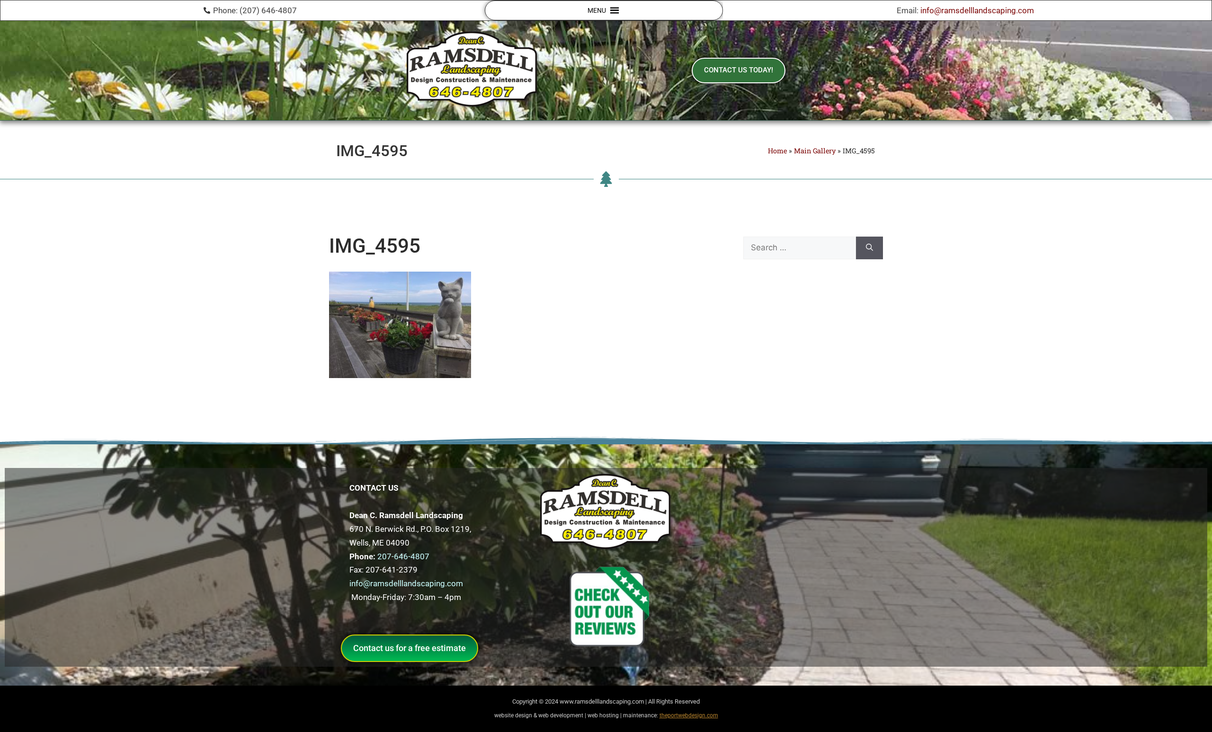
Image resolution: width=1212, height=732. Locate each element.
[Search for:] (799, 248)
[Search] (869, 248)
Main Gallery (815, 150)
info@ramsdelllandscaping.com (977, 10)
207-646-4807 (403, 556)
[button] (597, 10)
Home (777, 150)
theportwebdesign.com (688, 715)
